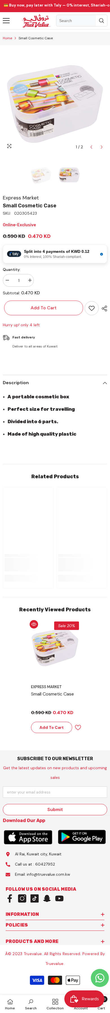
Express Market (21, 197)
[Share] (103, 308)
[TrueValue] (28, 837)
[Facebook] (10, 898)
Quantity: (12, 269)
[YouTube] (59, 898)
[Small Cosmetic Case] (55, 645)
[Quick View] (34, 624)
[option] (55, 100)
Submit (55, 809)
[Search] (81, 20)
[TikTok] (34, 898)
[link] (28, 564)
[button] (91, 147)
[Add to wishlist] (92, 308)
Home (7, 38)
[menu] (6, 20)
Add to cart (44, 308)
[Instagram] (22, 898)
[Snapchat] (47, 898)
